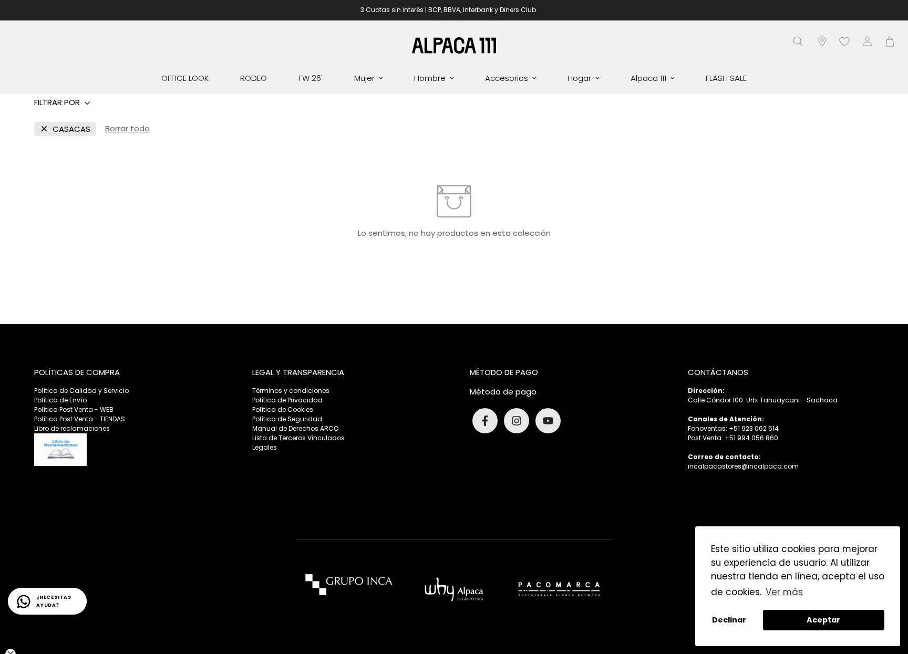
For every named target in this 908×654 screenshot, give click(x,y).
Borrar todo (127, 128)
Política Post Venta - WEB (73, 409)
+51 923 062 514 (754, 428)
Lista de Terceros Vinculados (298, 437)
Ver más (784, 592)
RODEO (253, 78)
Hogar (579, 78)
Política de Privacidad (287, 400)
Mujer (364, 78)
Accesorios (506, 78)
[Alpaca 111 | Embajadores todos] (454, 45)
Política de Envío (60, 400)
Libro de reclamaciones (72, 428)
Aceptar (823, 620)
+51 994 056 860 (751, 437)
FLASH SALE (726, 78)
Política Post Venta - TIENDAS (79, 418)
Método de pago (503, 391)
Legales (264, 447)
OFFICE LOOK (185, 78)
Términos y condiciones (290, 390)
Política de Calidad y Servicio (81, 390)
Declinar (729, 620)
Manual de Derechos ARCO (295, 428)
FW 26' (310, 78)
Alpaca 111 (648, 78)
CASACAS (71, 129)
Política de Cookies (282, 409)
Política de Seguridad (287, 418)
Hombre (430, 78)
